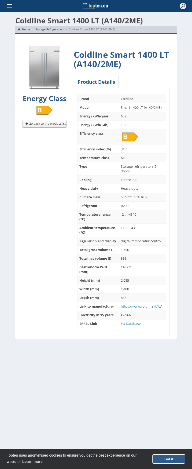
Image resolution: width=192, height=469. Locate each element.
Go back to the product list (47, 123)
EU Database (131, 323)
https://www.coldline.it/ (140, 306)
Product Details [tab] (96, 82)
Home (25, 29)
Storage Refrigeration (49, 29)
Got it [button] (168, 459)
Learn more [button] (32, 462)
